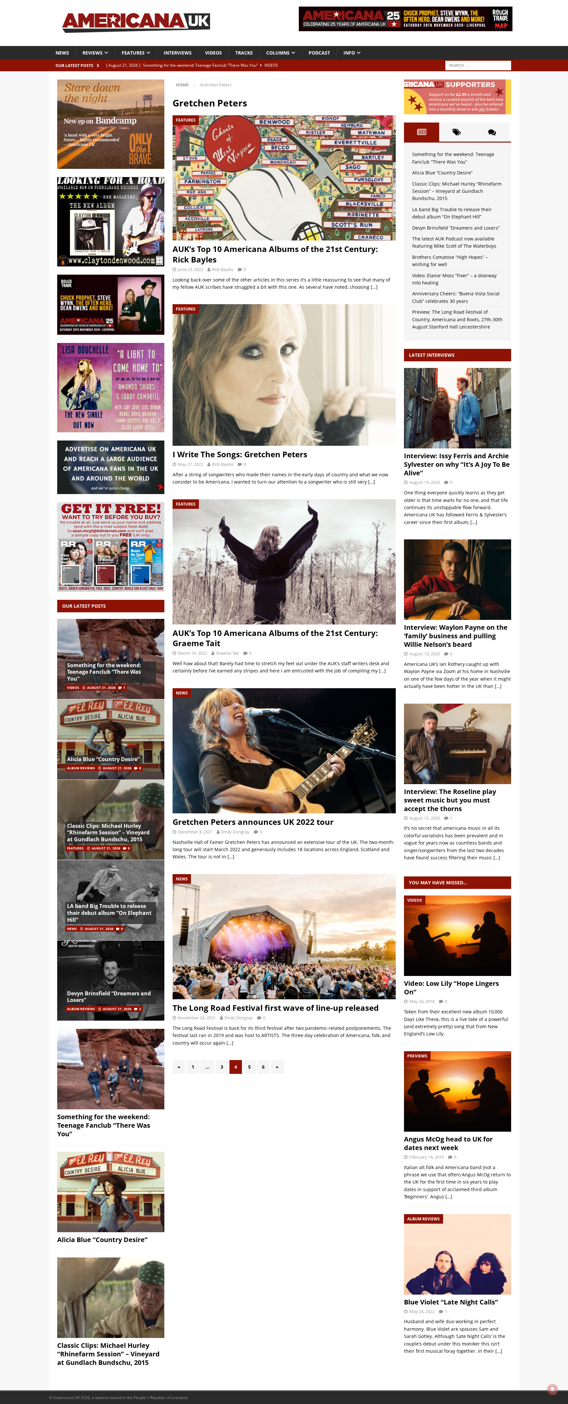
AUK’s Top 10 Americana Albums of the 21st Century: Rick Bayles (275, 253)
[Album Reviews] (457, 1254)
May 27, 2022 (190, 464)
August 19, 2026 (424, 482)
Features (133, 53)
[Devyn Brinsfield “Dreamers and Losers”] (110, 980)
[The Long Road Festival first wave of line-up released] (284, 936)
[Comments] (491, 132)
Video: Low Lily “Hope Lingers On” (451, 987)
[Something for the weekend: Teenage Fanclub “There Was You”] (110, 659)
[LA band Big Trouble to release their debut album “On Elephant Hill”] (110, 900)
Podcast (319, 53)
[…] (374, 287)
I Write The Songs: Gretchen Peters (240, 454)
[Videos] (457, 935)
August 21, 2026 (101, 687)
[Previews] (457, 1091)
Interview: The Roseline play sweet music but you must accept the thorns (450, 800)
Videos (213, 53)
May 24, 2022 (422, 1311)
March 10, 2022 (192, 653)
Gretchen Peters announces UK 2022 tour (253, 821)
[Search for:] (478, 65)
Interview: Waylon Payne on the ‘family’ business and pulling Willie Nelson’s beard (456, 636)
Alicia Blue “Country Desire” (103, 759)
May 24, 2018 (422, 1001)
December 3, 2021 (195, 832)
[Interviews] (457, 408)
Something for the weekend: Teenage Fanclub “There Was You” (104, 672)
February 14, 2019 (426, 1157)
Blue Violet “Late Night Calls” (451, 1302)
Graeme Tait (227, 653)
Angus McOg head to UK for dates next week (448, 1143)
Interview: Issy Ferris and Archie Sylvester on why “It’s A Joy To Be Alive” (457, 464)
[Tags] (456, 132)
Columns (278, 53)
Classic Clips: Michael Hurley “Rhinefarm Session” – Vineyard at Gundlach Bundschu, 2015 (108, 832)
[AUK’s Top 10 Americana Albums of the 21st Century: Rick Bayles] (284, 177)
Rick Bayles (222, 269)
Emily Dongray (235, 832)
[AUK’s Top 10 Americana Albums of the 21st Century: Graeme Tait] (284, 561)
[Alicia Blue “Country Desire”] (110, 739)
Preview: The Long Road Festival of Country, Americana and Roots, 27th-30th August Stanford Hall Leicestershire (457, 319)
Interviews (178, 53)
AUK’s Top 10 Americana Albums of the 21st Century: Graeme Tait (275, 637)
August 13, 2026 (424, 654)
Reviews (93, 53)
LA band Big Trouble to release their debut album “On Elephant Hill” (109, 912)
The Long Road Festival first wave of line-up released (276, 1007)
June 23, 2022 (190, 269)
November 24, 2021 (197, 1018)
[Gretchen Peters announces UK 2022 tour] (284, 750)
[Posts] (421, 132)
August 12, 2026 (424, 818)
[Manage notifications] (552, 1389)
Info (349, 53)
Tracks (244, 53)
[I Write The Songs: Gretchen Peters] (284, 375)
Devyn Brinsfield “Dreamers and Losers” (109, 997)
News (62, 53)
